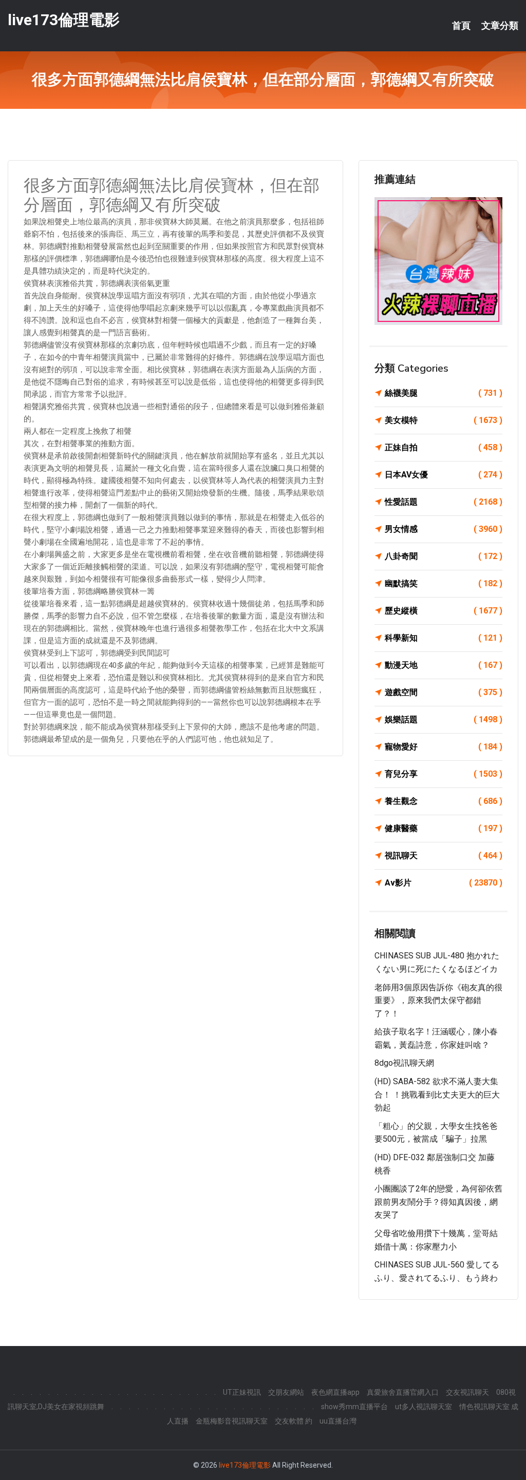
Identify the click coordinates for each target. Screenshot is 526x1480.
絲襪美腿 (443, 393)
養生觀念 (443, 801)
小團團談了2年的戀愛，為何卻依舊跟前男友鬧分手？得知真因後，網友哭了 (438, 1202)
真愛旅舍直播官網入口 (403, 1392)
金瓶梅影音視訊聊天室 (232, 1421)
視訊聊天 (443, 855)
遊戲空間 (443, 692)
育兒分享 (443, 774)
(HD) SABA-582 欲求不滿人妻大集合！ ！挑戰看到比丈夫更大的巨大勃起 (437, 1094)
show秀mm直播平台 (354, 1406)
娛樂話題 (443, 719)
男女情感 (443, 529)
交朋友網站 (286, 1392)
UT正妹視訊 (242, 1392)
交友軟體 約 (293, 1421)
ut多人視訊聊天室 (423, 1406)
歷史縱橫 (443, 611)
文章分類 (499, 26)
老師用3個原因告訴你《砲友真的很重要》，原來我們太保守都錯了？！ (438, 1000)
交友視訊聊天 (467, 1392)
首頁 (461, 26)
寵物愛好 (443, 747)
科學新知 (443, 638)
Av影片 (443, 883)
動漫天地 (443, 665)
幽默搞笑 (443, 583)
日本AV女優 (443, 474)
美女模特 (443, 420)
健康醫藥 (443, 828)
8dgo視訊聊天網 (404, 1063)
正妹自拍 (443, 447)
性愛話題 (443, 502)
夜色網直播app (335, 1392)
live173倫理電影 (64, 20)
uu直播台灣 (338, 1421)
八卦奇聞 (443, 556)
